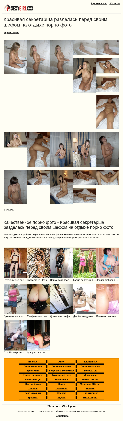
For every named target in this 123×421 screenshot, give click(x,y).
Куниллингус (32, 379)
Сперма (61, 393)
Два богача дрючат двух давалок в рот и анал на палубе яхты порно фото (84, 316)
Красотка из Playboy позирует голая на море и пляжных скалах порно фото (38, 280)
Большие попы (33, 366)
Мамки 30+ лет (90, 379)
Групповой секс (61, 375)
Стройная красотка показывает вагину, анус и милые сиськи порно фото (15, 352)
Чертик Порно (11, 32)
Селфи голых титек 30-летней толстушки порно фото (38, 316)
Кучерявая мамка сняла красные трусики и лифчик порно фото (38, 352)
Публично (62, 388)
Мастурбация (33, 384)
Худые (61, 397)
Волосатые (90, 370)
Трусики (33, 397)
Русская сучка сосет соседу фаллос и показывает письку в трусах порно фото (15, 280)
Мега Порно (90, 397)
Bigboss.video (99, 3)
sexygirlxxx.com (34, 411)
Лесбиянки (61, 379)
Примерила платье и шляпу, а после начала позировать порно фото (61, 280)
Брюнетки (33, 370)
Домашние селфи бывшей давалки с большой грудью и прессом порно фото (61, 316)
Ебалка (32, 361)
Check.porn (69, 406)
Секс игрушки (32, 393)
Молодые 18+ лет (90, 384)
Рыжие (90, 388)
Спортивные (90, 393)
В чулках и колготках (61, 370)
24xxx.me (115, 3)
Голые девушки (32, 375)
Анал (61, 361)
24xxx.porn (53, 406)
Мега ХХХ (9, 210)
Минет (61, 384)
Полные (33, 388)
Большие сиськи (61, 366)
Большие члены (90, 366)
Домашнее (90, 375)
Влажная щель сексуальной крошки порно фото (107, 316)
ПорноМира (61, 416)
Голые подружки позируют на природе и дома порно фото (84, 280)
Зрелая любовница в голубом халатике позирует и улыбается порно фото (107, 280)
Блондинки (90, 361)
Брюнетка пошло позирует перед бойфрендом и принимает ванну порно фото (15, 316)
